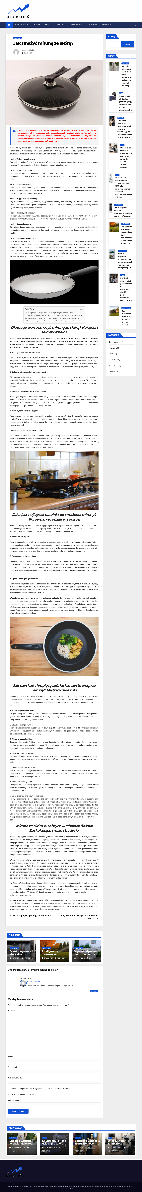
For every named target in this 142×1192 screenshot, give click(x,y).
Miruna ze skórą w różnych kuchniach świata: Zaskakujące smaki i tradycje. (52, 321)
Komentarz (12, 1010)
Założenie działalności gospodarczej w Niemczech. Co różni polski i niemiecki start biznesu (126, 289)
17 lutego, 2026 (83, 1147)
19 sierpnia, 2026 (19, 1147)
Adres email (13, 1067)
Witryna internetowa (15, 1078)
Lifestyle (60, 25)
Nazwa (11, 1056)
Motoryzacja (77, 25)
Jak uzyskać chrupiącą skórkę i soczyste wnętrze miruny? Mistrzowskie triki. (53, 318)
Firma (48, 25)
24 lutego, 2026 (50, 1147)
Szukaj (111, 36)
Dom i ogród (21, 25)
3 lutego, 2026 (116, 1147)
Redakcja (106, 25)
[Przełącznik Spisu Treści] (80, 309)
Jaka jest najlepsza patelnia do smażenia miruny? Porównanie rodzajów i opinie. (54, 315)
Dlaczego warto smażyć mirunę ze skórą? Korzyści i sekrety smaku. (50, 313)
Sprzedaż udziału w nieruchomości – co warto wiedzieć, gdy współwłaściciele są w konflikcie (124, 129)
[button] (135, 25)
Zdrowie (93, 25)
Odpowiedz (93, 991)
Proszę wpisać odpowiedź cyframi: (21, 1095)
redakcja (30, 50)
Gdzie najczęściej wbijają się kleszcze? (31, 915)
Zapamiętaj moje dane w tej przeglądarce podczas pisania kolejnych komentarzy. (42, 1089)
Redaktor (28, 958)
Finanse (36, 25)
